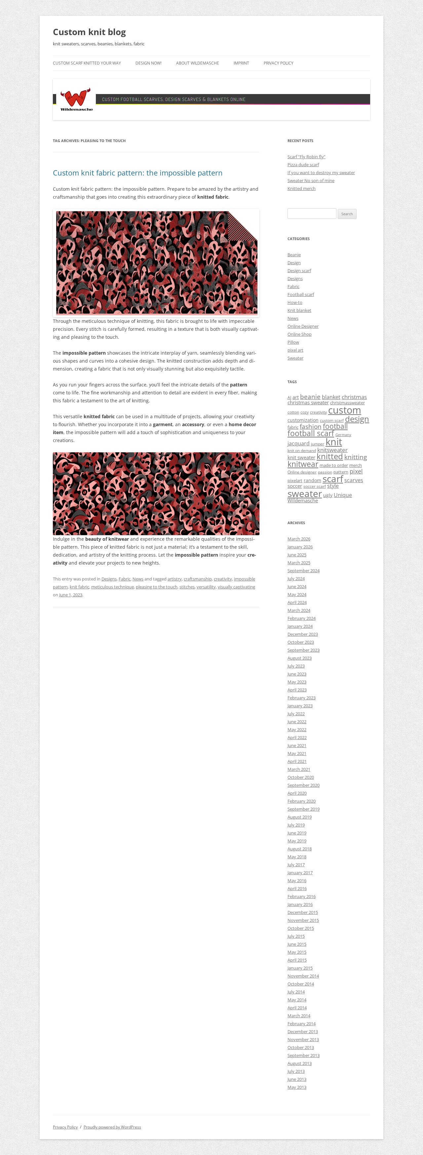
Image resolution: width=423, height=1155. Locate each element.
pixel (356, 471)
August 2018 (300, 849)
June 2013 (297, 1079)
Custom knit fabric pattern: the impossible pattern (138, 172)
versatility (206, 587)
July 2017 (296, 865)
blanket (331, 397)
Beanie (294, 255)
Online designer (302, 472)
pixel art (295, 350)
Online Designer (303, 326)
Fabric (125, 579)
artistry (175, 579)
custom (344, 410)
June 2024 (297, 586)
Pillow (293, 342)
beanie (310, 396)
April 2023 (297, 690)
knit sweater (301, 457)
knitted (330, 456)
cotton (293, 412)
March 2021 (299, 769)
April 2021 (297, 761)
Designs (109, 579)
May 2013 (297, 1087)
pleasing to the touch (156, 587)
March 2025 (299, 563)
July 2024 (296, 578)
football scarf (311, 433)
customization (303, 420)
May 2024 (297, 594)
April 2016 (297, 888)
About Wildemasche (197, 63)
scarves (353, 480)
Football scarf (301, 294)
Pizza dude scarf (303, 165)
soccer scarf (314, 486)
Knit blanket (299, 310)
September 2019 (304, 809)
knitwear (303, 464)
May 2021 (297, 753)
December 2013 (303, 1031)
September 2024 (304, 571)
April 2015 (297, 960)
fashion (311, 426)
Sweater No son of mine (311, 180)
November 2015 (303, 920)
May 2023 (297, 682)
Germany (343, 434)
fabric (293, 427)
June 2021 (297, 745)
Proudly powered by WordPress (112, 1127)
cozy (304, 412)
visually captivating (236, 587)
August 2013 (300, 1063)
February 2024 (302, 618)
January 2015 (300, 968)
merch (355, 465)
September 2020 (304, 785)
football (335, 426)
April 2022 (297, 737)
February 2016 (302, 896)
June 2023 (297, 674)
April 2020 (297, 793)
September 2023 (304, 650)
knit (334, 441)
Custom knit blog (89, 32)
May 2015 (297, 952)
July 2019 (296, 825)
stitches (187, 587)
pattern (340, 472)
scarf (333, 478)
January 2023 (300, 706)
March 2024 (299, 610)
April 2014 (297, 1008)
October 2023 (301, 642)
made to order (334, 465)
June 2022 (297, 722)
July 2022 (296, 714)
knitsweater (332, 450)
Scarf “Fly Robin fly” (307, 157)
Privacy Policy (278, 63)
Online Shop (300, 334)
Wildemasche (303, 500)
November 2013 (303, 1039)
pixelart (295, 480)
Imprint (241, 63)
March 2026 (299, 539)
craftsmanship (198, 579)
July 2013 (296, 1071)
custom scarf (332, 420)
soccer (295, 485)
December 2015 (303, 912)
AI (289, 397)
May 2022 (297, 729)
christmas (354, 397)
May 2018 (297, 857)
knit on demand (302, 450)
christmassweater (347, 403)
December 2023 (303, 634)
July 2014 (296, 992)
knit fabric (79, 587)
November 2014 (303, 976)
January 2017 (300, 873)
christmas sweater (308, 402)
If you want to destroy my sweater (321, 173)
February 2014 (302, 1024)
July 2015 (296, 936)
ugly (327, 495)
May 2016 (297, 880)
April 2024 (297, 602)
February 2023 (302, 698)
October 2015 (301, 928)
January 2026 (300, 547)
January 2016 (300, 904)
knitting (355, 456)
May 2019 (297, 841)
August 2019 (300, 817)
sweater (305, 493)
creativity (223, 579)
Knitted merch (302, 188)
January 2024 (300, 626)
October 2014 (301, 984)
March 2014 (299, 1016)
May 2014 (297, 1000)
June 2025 (297, 555)
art (295, 397)
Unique (343, 495)
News (138, 579)
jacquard (299, 443)
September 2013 (304, 1055)
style (333, 485)
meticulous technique (112, 587)
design (357, 418)
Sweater (295, 358)
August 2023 (300, 658)
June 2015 (297, 944)
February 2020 (302, 801)
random (312, 480)
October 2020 (301, 777)
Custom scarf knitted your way (87, 63)
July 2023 (296, 666)
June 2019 (297, 833)
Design (294, 263)
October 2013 (301, 1047)
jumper (317, 444)
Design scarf (299, 271)
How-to (295, 302)
